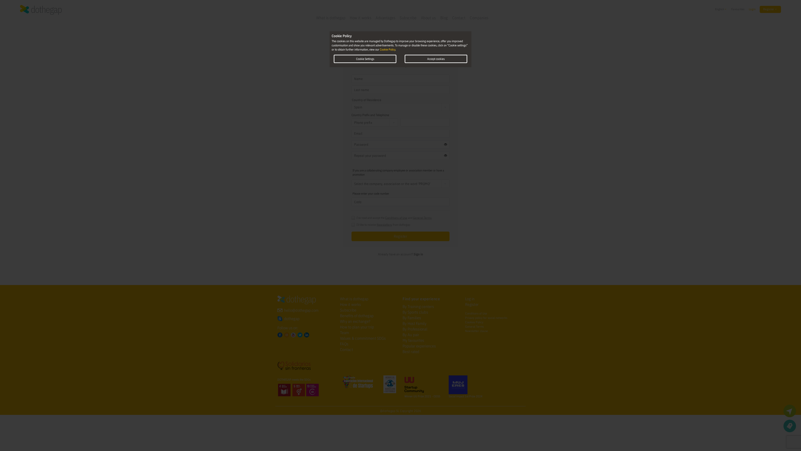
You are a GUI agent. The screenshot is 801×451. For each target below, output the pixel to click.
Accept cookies (436, 59)
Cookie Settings (365, 59)
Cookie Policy (387, 49)
